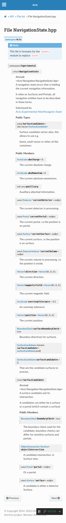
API (12, 16)
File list (21, 16)
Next (54, 498)
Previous (13, 498)
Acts (35, 5)
